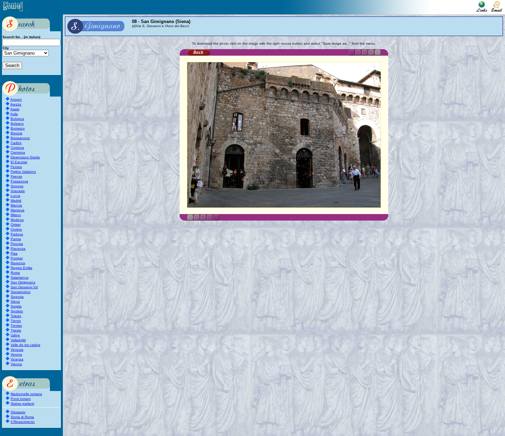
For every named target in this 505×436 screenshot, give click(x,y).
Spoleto (17, 311)
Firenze (16, 176)
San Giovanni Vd (24, 287)
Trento (16, 321)
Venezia (17, 349)
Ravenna (18, 263)
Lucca (15, 196)
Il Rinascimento (23, 422)
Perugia (17, 244)
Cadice (16, 143)
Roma (15, 273)
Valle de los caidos (25, 345)
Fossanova (19, 181)
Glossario (18, 412)
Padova (17, 234)
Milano (16, 215)
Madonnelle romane (26, 394)
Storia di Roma (22, 417)
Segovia (17, 297)
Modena (17, 220)
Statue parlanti (22, 403)
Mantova (17, 210)
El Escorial (19, 162)
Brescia (16, 133)
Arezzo (15, 104)
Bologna (17, 119)
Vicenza (17, 359)
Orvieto (16, 229)
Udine (15, 335)
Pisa (14, 253)
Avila (14, 114)
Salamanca (20, 277)
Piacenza (18, 248)
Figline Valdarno (23, 172)
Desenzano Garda (25, 157)
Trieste (16, 330)
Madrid (16, 200)
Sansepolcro (21, 292)
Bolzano (17, 123)
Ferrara (16, 167)
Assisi (14, 109)
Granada (18, 191)
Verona (16, 354)
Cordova (17, 147)
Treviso (16, 325)
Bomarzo (18, 128)
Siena (15, 301)
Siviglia (16, 306)
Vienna (16, 364)
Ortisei (16, 224)
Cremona (18, 152)
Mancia (16, 205)
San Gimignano (23, 282)
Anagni (16, 99)
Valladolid (18, 340)
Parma (16, 239)
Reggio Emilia (21, 268)
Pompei (17, 258)
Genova (17, 186)
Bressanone (20, 138)
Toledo (16, 316)
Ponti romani (21, 399)
